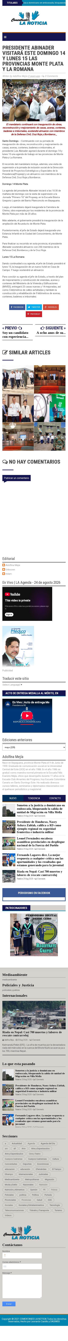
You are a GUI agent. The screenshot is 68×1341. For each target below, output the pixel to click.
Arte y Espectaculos (40, 1148)
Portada (48, 1195)
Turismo (58, 1210)
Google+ (52, 307)
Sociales (9, 1205)
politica (22, 1195)
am (6, 1148)
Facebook (18, 307)
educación (25, 1169)
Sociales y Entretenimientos (31, 1205)
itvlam (9, 573)
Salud (39, 1200)
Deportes (27, 1164)
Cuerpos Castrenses (37, 1159)
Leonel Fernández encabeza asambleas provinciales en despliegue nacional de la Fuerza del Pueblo (41, 842)
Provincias (26, 1200)
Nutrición (43, 1184)
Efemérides (41, 1169)
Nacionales (28, 1184)
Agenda (31, 1143)
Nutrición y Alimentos (14, 1190)
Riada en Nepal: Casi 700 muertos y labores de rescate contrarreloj (39, 873)
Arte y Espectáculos (14, 1154)
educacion (10, 1169)
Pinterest (35, 314)
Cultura (56, 1159)
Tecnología (55, 1205)
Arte (23, 1148)
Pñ (44, 1190)
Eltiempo (9, 1174)
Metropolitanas (32, 1179)
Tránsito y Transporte (39, 1210)
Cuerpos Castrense (13, 1159)
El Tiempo (56, 1169)
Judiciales (43, 1174)
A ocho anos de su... (51, 333)
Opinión (33, 1190)
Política (35, 1195)
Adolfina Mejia (13, 565)
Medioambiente (12, 1179)
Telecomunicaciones (14, 1210)
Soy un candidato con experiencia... (15, 335)
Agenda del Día (48, 1143)
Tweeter (35, 307)
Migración (49, 1179)
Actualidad (17, 1143)
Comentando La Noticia (33, 1319)
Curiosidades (11, 1164)
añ (15, 1148)
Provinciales (10, 1200)
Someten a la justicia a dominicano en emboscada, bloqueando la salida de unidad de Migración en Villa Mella (41, 809)
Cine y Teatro (34, 1154)
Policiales (9, 1195)
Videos (8, 1215)
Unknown (10, 569)
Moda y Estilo (11, 1184)
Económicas (43, 1164)
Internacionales (26, 1174)
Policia (54, 1190)
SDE (50, 1200)
